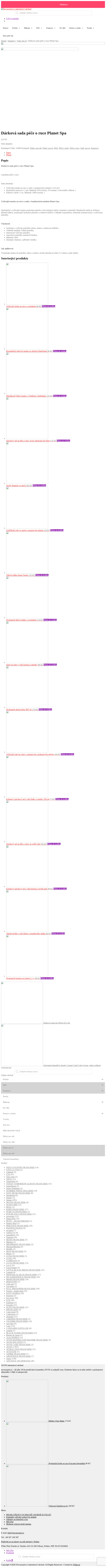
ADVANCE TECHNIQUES (18, 1361)
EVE (8, 1300)
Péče (38, 28)
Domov (5, 28)
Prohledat (10, 1553)
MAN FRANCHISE (14, 1251)
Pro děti (62, 28)
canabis (9, 1331)
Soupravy (49, 28)
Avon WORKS (12, 1338)
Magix (9, 1254)
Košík (9, 1560)
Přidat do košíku (48, 306)
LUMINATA (11, 1261)
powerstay (10, 1216)
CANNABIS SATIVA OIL (17, 1328)
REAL (9, 1207)
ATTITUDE (11, 1351)
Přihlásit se (63, 4)
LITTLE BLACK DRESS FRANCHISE (23, 1270)
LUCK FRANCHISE (15, 1263)
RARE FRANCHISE (15, 1209)
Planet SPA (10, 1219)
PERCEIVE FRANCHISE (17, 1226)
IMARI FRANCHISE (15, 1279)
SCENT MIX (11, 1205)
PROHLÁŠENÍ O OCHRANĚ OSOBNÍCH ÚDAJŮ (28, 1515)
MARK (9, 1249)
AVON (9, 1347)
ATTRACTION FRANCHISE (19, 1349)
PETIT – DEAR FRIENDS (17, 1221)
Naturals (9, 1237)
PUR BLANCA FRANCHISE (19, 1214)
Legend (9, 1272)
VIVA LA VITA (13, 1170)
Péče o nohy (64, 148)
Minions (9, 1242)
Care (8, 1326)
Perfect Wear (11, 1223)
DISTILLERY (12, 1310)
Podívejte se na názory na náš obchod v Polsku (20, 1542)
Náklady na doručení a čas (17, 1519)
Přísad (8, 155)
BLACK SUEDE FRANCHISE (19, 1333)
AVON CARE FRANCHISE (18, 1344)
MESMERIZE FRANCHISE (18, 1244)
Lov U (9, 1265)
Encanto (9, 1305)
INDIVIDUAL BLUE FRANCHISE (21, 1275)
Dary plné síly (8, 36)
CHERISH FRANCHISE (17, 1319)
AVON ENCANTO (14, 1342)
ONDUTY (10, 1233)
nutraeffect (10, 1235)
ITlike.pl (76, 1565)
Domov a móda (75, 28)
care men (10, 1324)
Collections (10, 1314)
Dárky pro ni (48, 148)
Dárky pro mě (35, 148)
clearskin (9, 1317)
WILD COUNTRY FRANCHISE (20, 1167)
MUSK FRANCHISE (15, 1240)
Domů (3, 41)
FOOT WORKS (13, 1293)
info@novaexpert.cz (15, 1533)
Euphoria (10, 1303)
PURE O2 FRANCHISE (16, 1212)
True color (10, 1177)
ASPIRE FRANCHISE (16, 1354)
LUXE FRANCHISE (15, 1256)
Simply (9, 1198)
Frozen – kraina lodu (14, 1291)
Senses (9, 1200)
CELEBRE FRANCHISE (17, 1321)
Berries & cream (13, 1335)
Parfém (15, 28)
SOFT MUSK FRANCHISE (18, 1193)
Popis (8, 153)
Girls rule (10, 1284)
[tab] (55, 153)
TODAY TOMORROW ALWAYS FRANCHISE (27, 1184)
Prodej (89, 28)
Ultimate (9, 1172)
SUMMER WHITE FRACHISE (19, 1191)
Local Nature (11, 1268)
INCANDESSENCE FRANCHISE (21, 1277)
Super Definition (13, 1188)
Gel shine (10, 1286)
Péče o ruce (74, 148)
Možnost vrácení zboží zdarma (18, 1524)
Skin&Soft (10, 1195)
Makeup (27, 28)
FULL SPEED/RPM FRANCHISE (21, 1289)
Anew (8, 1358)
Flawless (9, 1296)
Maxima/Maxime (13, 1247)
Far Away (10, 1298)
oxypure (9, 1230)
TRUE (9, 1179)
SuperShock (11, 1186)
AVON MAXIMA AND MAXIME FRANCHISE (27, 1340)
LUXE (9, 1258)
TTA (8, 1174)
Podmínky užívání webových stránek (21, 1517)
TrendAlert (10, 1181)
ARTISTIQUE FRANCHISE (18, 1356)
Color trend (11, 1312)
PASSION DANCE (14, 1228)
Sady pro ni (22, 41)
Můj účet (9, 1522)
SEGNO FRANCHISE (16, 1202)
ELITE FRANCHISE (15, 1307)
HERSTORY (11, 1282)
